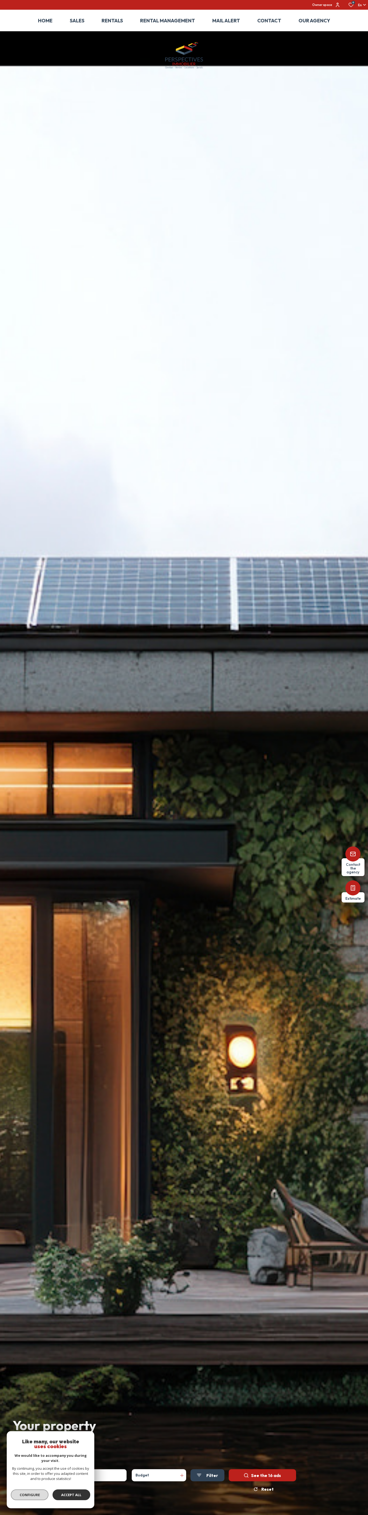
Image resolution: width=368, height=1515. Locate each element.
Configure (30, 1494)
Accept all (71, 1494)
